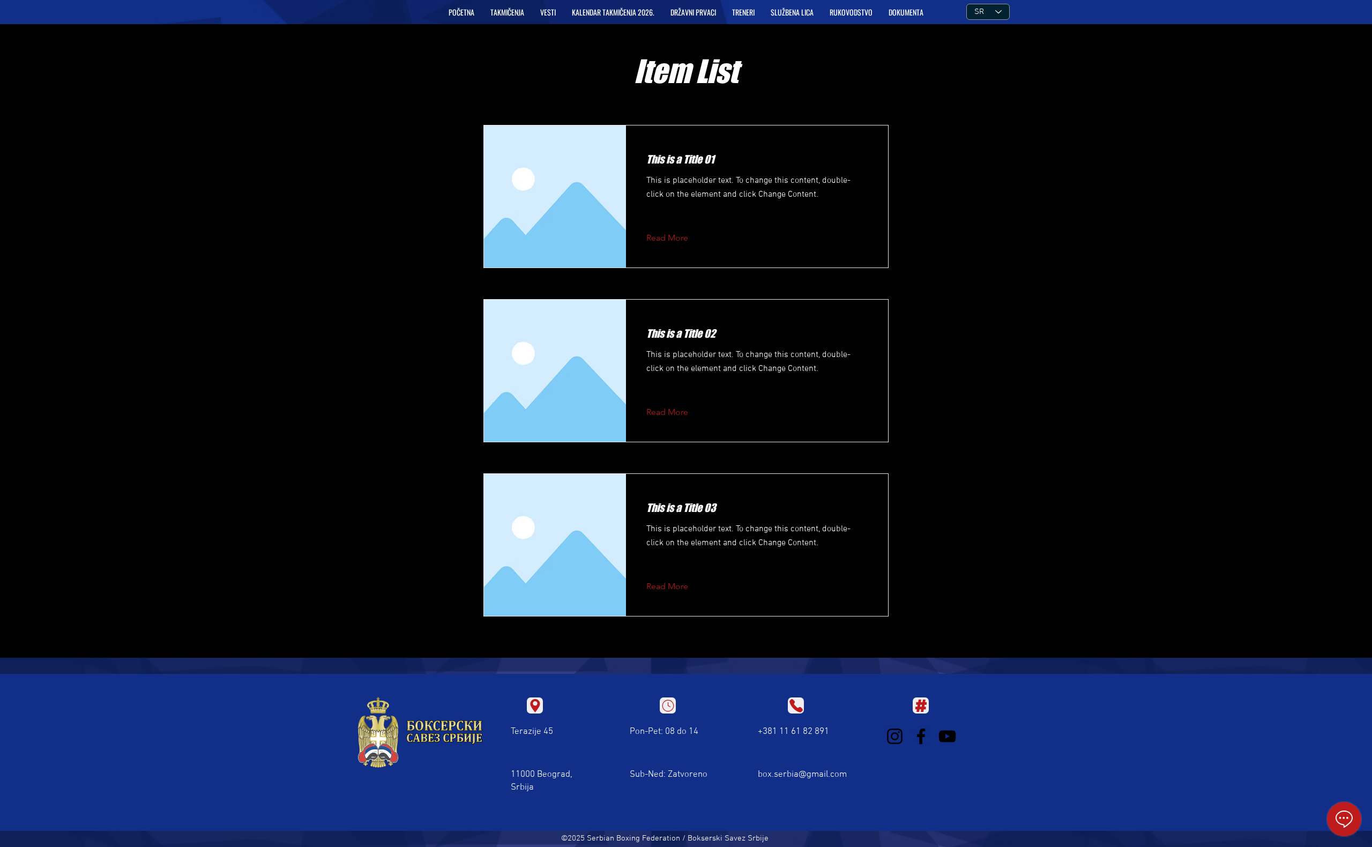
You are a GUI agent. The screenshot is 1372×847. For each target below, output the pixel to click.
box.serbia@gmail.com (802, 774)
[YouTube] (947, 736)
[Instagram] (894, 736)
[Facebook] (921, 736)
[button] (507, 12)
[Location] (535, 705)
